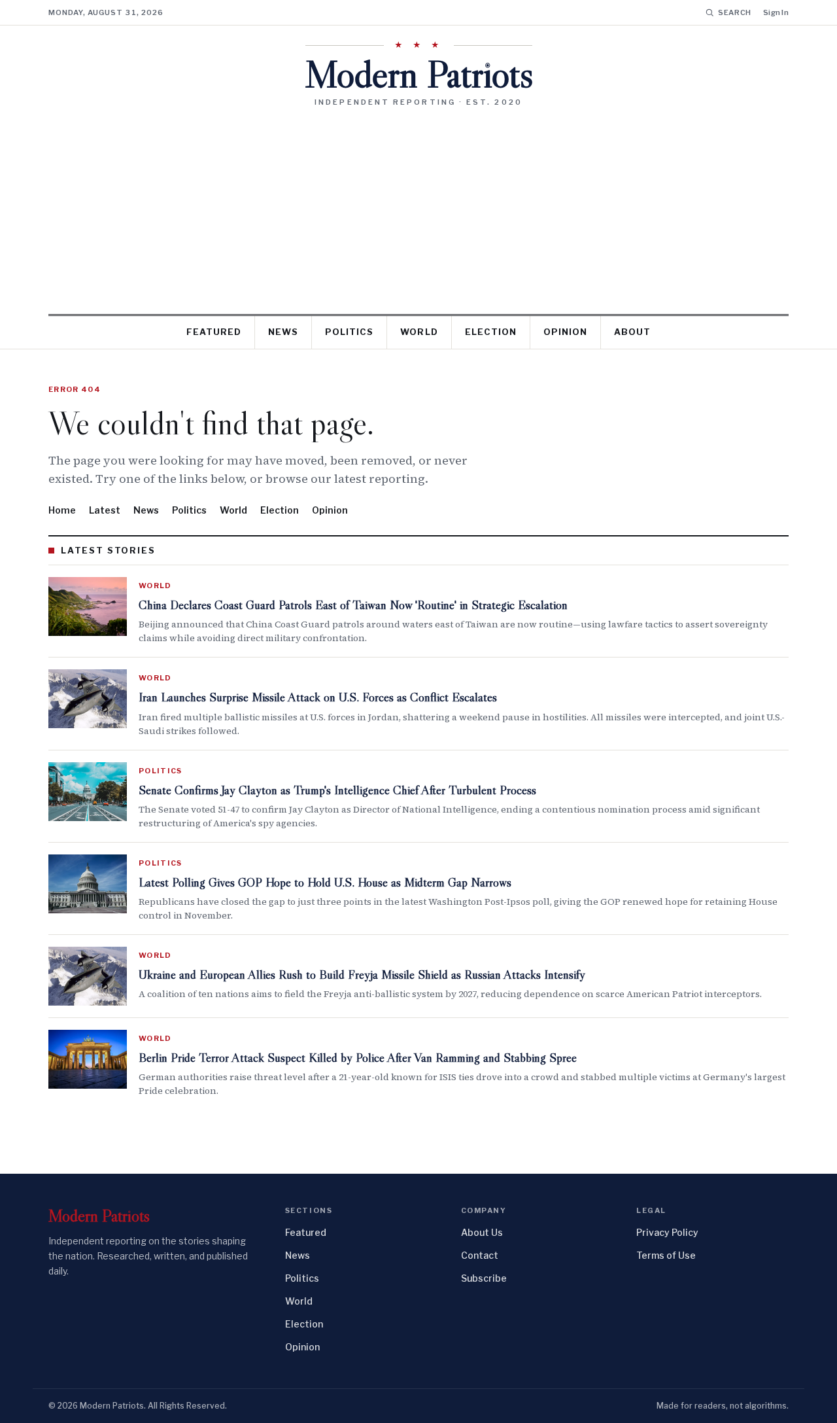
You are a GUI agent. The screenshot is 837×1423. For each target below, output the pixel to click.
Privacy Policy (667, 1232)
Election (491, 331)
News (283, 331)
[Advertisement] (418, 205)
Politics (349, 331)
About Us (482, 1232)
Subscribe (484, 1278)
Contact (479, 1255)
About (632, 331)
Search (734, 12)
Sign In (776, 12)
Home (62, 510)
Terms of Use (666, 1255)
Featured (213, 331)
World (418, 331)
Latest (104, 510)
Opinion (565, 331)
